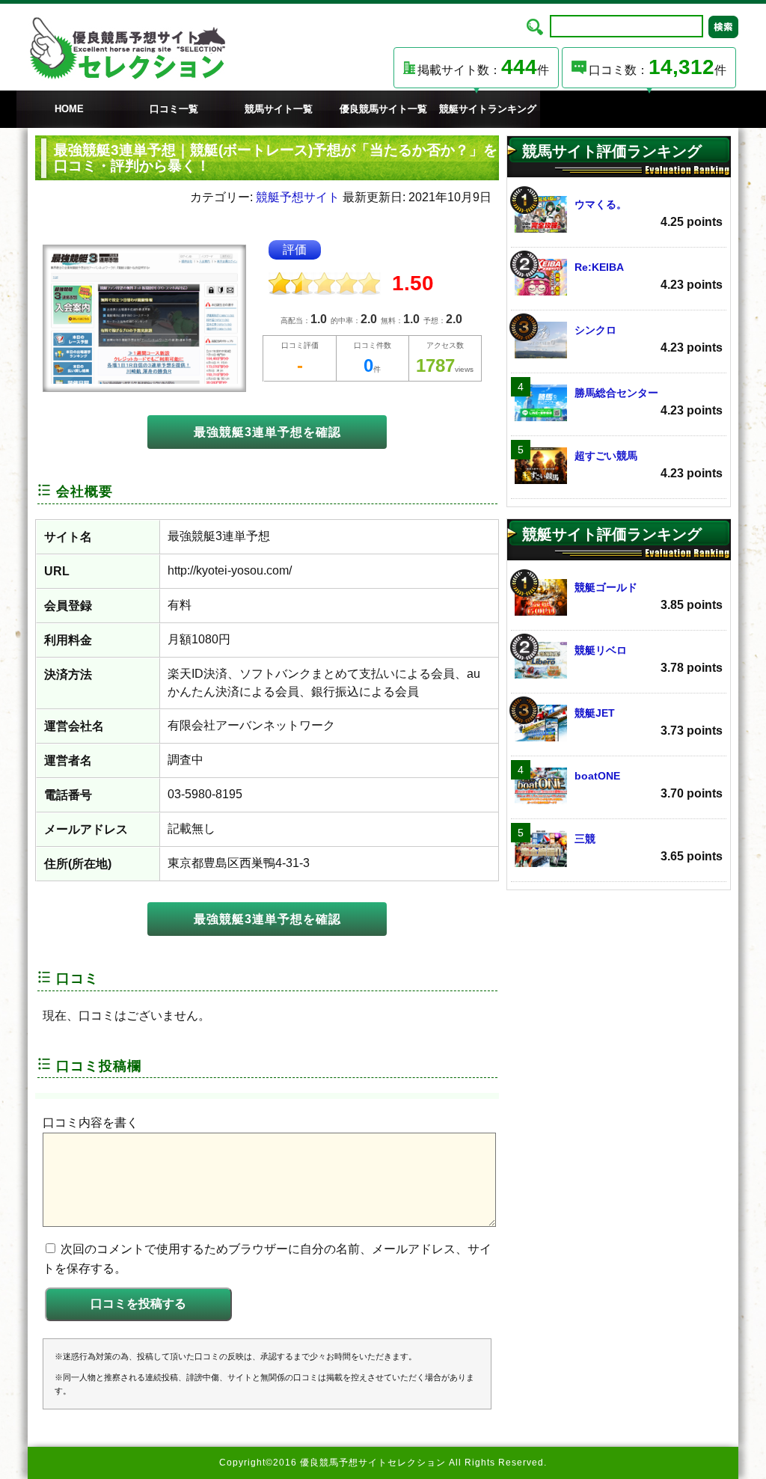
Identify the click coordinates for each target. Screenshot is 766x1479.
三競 (648, 848)
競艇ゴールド (648, 596)
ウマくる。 (648, 213)
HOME (69, 108)
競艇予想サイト (298, 197)
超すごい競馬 (648, 465)
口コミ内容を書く (90, 1122)
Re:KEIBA (648, 276)
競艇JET (648, 722)
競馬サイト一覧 (279, 108)
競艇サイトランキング (487, 108)
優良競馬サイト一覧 (383, 108)
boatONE (648, 785)
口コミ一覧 (174, 108)
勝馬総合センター (648, 402)
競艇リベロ (648, 659)
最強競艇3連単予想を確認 (267, 432)
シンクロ (648, 339)
